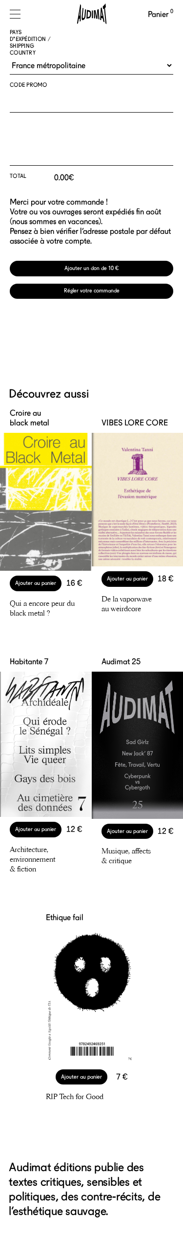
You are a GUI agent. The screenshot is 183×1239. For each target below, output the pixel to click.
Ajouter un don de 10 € (91, 268)
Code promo (28, 85)
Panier (160, 14)
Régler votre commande (92, 291)
